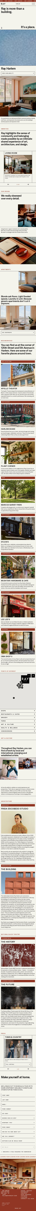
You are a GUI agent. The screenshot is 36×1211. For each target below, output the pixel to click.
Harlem (18, 3)
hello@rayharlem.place (9, 1195)
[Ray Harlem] (3, 4)
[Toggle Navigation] (33, 3)
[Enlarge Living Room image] (18, 164)
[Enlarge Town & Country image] (18, 1048)
